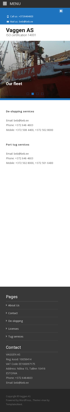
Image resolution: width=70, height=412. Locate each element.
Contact (13, 313)
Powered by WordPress (19, 400)
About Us (13, 305)
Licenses (13, 328)
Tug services (15, 336)
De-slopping (15, 321)
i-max (44, 400)
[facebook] (61, 12)
